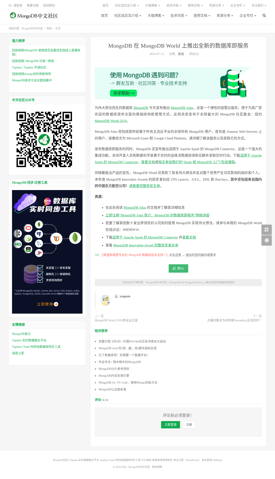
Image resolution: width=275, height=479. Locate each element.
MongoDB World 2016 (111, 121)
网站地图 (157, 466)
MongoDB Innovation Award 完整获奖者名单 (145, 245)
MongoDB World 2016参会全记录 (116, 320)
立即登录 (171, 424)
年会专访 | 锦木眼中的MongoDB (120, 362)
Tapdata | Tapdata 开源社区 (29, 67)
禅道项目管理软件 (162, 460)
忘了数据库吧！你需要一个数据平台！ (124, 355)
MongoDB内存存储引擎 (114, 375)
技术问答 (177, 15)
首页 (104, 15)
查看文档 (148, 162)
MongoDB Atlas (182, 108)
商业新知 (207, 460)
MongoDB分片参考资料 (114, 368)
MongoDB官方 (21, 333)
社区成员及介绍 (126, 15)
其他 (49, 28)
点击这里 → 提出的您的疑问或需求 (192, 255)
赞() (180, 268)
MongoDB (140, 108)
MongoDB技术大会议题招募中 (32, 80)
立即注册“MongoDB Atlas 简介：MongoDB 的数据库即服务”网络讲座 (157, 215)
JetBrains (217, 460)
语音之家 (18, 353)
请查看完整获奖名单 (144, 186)
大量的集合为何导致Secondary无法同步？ (234, 320)
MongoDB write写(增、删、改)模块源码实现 (128, 348)
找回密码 (49, 5)
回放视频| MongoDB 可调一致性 (33, 61)
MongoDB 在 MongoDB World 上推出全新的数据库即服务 (178, 46)
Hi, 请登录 (15, 5)
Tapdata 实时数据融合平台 (29, 340)
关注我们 (258, 5)
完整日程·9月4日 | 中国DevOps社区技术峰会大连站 (132, 341)
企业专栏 (246, 15)
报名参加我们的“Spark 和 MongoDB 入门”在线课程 (196, 162)
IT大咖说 (146, 460)
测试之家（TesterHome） (187, 460)
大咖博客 (154, 15)
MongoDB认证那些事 (112, 389)
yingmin (125, 296)
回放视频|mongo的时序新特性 (31, 74)
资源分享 (223, 15)
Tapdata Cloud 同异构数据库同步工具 (36, 346)
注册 (189, 424)
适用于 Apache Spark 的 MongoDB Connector (145, 237)
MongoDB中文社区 (34, 18)
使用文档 (200, 15)
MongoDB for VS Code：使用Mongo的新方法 (128, 382)
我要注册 (33, 5)
